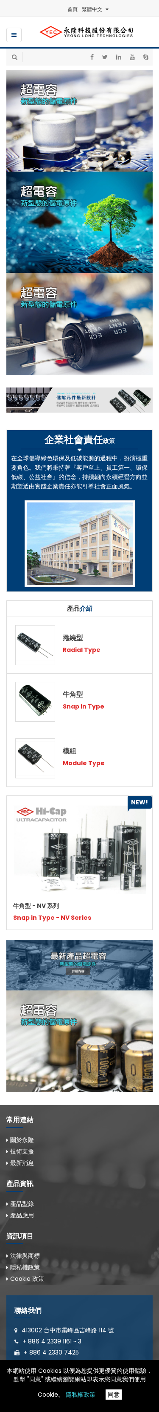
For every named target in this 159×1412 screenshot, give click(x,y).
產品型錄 (22, 1204)
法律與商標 (25, 1255)
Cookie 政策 (27, 1278)
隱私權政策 (80, 1394)
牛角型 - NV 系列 (36, 905)
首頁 (72, 9)
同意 (114, 1394)
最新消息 (22, 1163)
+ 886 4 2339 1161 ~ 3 (51, 1341)
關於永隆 (22, 1140)
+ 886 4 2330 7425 (51, 1352)
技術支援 (22, 1151)
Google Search (26, 75)
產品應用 (22, 1215)
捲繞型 (73, 638)
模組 (69, 751)
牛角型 (73, 694)
